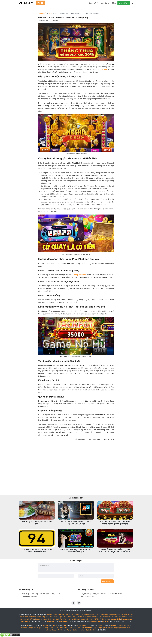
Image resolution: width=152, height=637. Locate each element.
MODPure (50, 621)
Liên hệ (35, 594)
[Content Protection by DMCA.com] (10, 635)
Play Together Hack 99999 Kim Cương (109, 614)
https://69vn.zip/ (27, 627)
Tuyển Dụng (86, 594)
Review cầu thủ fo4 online (75, 630)
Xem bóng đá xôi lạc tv (31, 596)
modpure (48, 630)
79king (45, 627)
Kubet (54, 630)
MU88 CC (85, 625)
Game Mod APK (116, 594)
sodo (79, 625)
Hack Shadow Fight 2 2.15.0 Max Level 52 (63, 617)
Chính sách (44, 594)
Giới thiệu (26, 594)
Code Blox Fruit (91, 630)
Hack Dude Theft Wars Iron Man (63, 619)
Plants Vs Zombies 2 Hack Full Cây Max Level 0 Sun (95, 617)
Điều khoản (55, 594)
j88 (40, 627)
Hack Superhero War (121, 617)
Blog (114, 3)
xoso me (126, 625)
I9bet (36, 627)
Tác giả (96, 594)
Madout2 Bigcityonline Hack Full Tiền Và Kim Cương (91, 619)
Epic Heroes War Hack (88, 614)
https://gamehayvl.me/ (122, 627)
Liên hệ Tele (123, 3)
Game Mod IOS (63, 621)
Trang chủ (42, 13)
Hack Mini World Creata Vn (71, 614)
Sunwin (119, 625)
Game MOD (93, 3)
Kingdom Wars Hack (54, 614)
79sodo (51, 627)
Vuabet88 (59, 627)
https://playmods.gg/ (105, 627)
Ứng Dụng (105, 3)
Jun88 (60, 630)
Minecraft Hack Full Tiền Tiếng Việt (36, 617)
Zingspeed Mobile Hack (43, 619)
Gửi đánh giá (107, 581)
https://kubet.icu (87, 596)
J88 (71, 627)
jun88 (66, 627)
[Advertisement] (76, 467)
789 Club (77, 627)
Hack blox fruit (115, 619)
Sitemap (104, 594)
